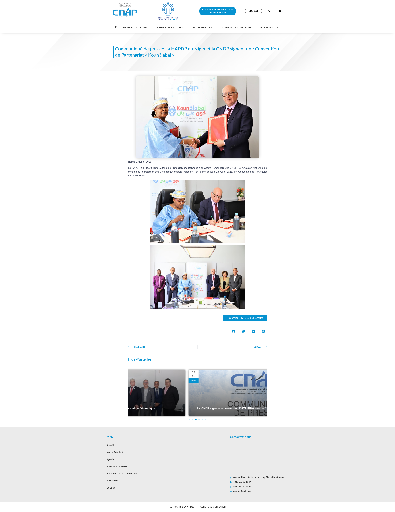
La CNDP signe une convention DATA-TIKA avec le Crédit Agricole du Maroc (188, 408)
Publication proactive (116, 467)
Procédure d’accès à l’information (122, 474)
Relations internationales (237, 27)
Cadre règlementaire (170, 27)
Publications (112, 481)
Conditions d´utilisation (213, 507)
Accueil (110, 445)
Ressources (267, 27)
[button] (269, 11)
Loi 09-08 (111, 488)
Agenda (110, 459)
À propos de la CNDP (135, 27)
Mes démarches (202, 27)
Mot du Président (114, 452)
